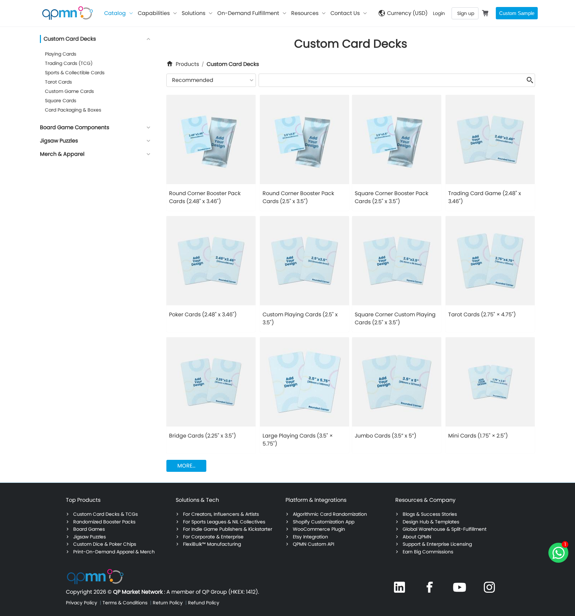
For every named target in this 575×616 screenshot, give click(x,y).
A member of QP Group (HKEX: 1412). (212, 592)
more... (186, 465)
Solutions (193, 13)
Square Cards (60, 100)
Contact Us (345, 13)
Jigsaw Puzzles (59, 141)
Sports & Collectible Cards (74, 72)
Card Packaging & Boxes (73, 110)
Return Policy (168, 602)
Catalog (115, 13)
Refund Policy (203, 602)
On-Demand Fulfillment (248, 13)
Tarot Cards (58, 82)
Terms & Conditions (125, 602)
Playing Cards (60, 54)
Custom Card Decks (70, 39)
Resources (304, 13)
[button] (149, 39)
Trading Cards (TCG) (69, 63)
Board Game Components (74, 127)
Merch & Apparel (62, 154)
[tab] (149, 39)
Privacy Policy (82, 602)
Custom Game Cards (69, 91)
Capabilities (154, 13)
